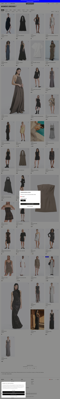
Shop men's (32, 1)
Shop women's (28, 1)
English (23, 200)
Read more (13, 390)
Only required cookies (13, 394)
